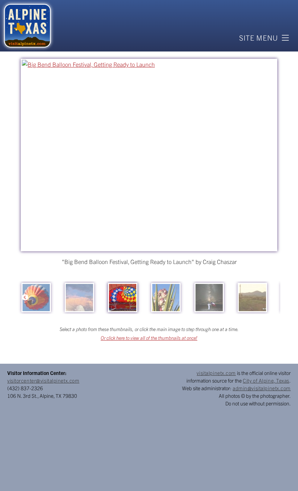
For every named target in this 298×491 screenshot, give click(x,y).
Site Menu (258, 37)
